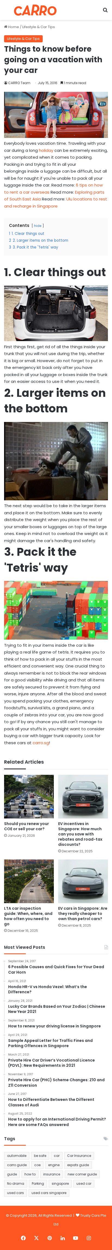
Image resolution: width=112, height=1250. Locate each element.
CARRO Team (19, 83)
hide (37, 225)
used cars (15, 1192)
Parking (38, 1183)
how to (30, 1174)
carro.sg (41, 743)
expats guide (78, 1165)
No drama (15, 1183)
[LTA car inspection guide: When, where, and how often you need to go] (29, 881)
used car (83, 1183)
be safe (40, 1155)
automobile (16, 1155)
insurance (51, 1174)
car (57, 1155)
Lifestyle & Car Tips (38, 26)
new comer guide (82, 1174)
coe (37, 1165)
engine (54, 1165)
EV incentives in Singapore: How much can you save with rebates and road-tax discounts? (80, 834)
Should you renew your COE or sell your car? (26, 826)
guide (12, 1174)
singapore (60, 1183)
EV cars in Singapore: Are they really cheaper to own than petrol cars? (82, 913)
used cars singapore (49, 1192)
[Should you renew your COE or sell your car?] (29, 796)
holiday (46, 150)
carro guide (17, 1165)
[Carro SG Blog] (35, 10)
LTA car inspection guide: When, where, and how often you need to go (28, 916)
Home (13, 26)
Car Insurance (79, 1155)
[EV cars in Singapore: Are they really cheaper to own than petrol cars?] (83, 881)
